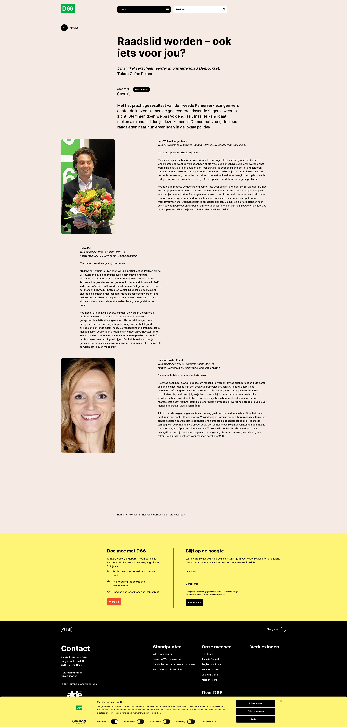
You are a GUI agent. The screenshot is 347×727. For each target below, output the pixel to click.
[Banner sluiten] (281, 701)
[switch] (140, 721)
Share (122, 94)
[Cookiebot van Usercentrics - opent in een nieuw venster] (79, 722)
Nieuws (133, 514)
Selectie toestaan (256, 711)
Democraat (209, 68)
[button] (145, 9)
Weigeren (255, 719)
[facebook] (63, 629)
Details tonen (206, 721)
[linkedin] (69, 629)
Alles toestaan (255, 703)
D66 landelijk (141, 89)
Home (120, 514)
